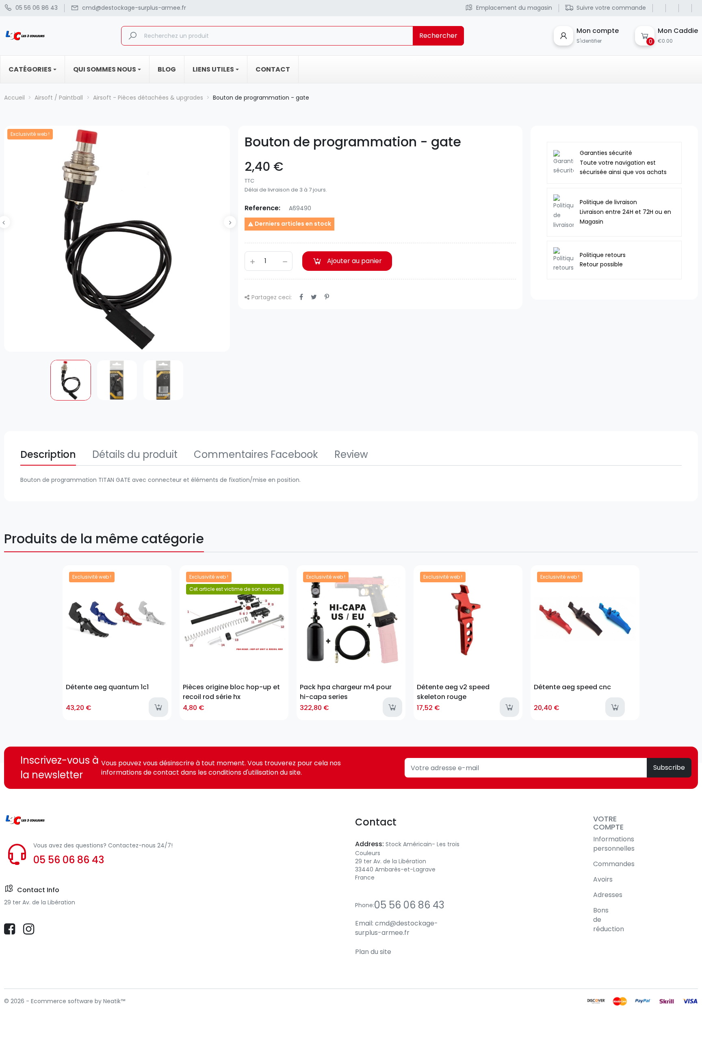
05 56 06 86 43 (68, 860)
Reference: (262, 208)
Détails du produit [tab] (135, 454)
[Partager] (301, 297)
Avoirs (603, 879)
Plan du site (373, 951)
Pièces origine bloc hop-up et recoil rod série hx (231, 691)
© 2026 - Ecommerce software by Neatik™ (64, 1001)
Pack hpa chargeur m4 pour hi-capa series (346, 691)
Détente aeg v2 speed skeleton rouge (453, 691)
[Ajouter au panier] (158, 707)
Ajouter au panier (354, 261)
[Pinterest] (327, 297)
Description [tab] (48, 454)
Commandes (614, 864)
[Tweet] (314, 297)
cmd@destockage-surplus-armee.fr (396, 928)
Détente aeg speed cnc (572, 687)
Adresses (607, 894)
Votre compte (608, 823)
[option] (71, 380)
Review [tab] (351, 454)
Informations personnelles (614, 843)
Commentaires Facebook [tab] (256, 454)
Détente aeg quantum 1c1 (107, 687)
